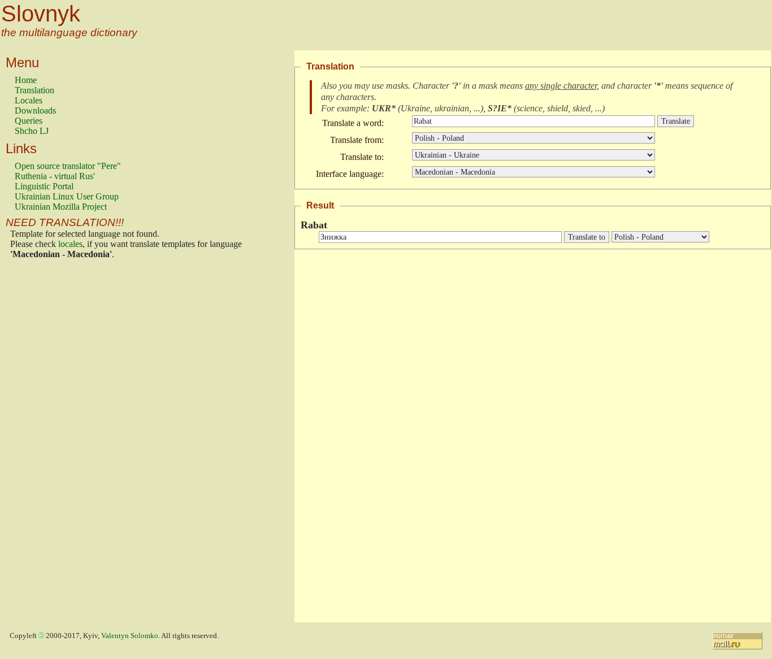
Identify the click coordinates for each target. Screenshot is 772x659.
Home (26, 80)
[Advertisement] (60, 443)
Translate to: (362, 157)
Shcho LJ (32, 131)
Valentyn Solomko (129, 636)
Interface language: (350, 174)
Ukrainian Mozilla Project (61, 206)
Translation (34, 90)
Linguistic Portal (44, 186)
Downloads (35, 110)
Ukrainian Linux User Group (67, 196)
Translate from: (357, 140)
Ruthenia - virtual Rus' (55, 176)
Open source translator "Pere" (68, 166)
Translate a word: (353, 123)
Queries (28, 120)
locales (70, 244)
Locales (28, 100)
